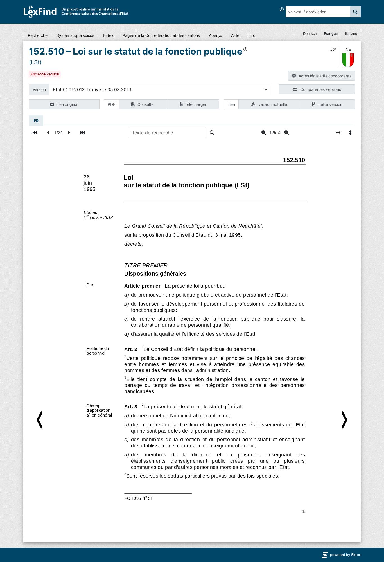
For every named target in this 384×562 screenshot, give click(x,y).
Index (108, 35)
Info (251, 35)
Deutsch (310, 34)
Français (331, 34)
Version (39, 89)
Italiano (351, 34)
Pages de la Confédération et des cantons (161, 35)
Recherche (38, 35)
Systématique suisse (75, 35)
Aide (235, 35)
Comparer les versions (320, 89)
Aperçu (215, 35)
